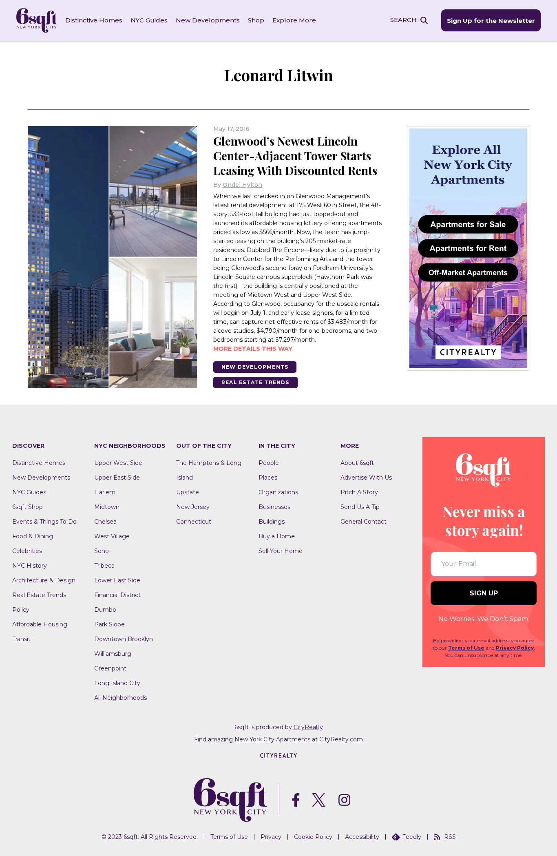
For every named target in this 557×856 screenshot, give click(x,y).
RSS (450, 837)
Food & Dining (32, 536)
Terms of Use (466, 648)
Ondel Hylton (242, 184)
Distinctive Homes (93, 20)
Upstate (187, 492)
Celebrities (27, 551)
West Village (112, 536)
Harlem (104, 492)
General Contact (363, 521)
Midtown (106, 507)
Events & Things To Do (44, 521)
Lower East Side (117, 580)
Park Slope (109, 624)
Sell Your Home (281, 551)
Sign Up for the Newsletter (491, 20)
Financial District (117, 595)
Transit (21, 639)
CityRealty (308, 727)
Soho (101, 551)
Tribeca (104, 565)
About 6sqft (357, 463)
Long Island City (117, 683)
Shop (256, 20)
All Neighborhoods (120, 697)
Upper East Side (117, 477)
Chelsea (105, 521)
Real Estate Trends (255, 382)
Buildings (272, 521)
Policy (20, 609)
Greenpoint (110, 668)
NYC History (29, 565)
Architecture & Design (43, 580)
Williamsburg (112, 653)
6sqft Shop (27, 507)
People (269, 463)
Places (268, 477)
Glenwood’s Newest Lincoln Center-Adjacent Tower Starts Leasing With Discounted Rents (295, 155)
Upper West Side (118, 463)
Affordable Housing (39, 624)
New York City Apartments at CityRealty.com (298, 739)
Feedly (411, 837)
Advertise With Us (366, 477)
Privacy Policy (515, 648)
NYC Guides (149, 20)
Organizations (278, 492)
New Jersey (193, 507)
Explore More (294, 20)
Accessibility (362, 837)
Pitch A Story (359, 492)
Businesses (274, 507)
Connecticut (193, 521)
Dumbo (105, 609)
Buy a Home (277, 536)
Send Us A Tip (360, 507)
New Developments (208, 20)
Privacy (271, 837)
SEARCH (403, 20)
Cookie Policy (313, 837)
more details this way (252, 348)
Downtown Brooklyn (123, 639)
